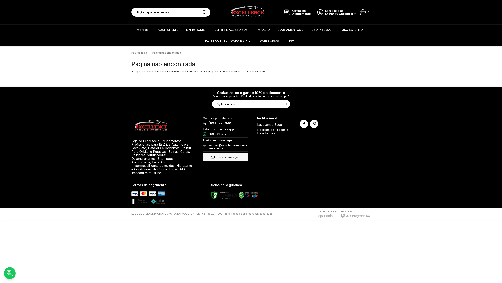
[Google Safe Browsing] (248, 195)
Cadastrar (346, 13)
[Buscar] (204, 12)
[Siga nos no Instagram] (314, 124)
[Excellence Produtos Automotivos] (247, 12)
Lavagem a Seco (269, 125)
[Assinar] (286, 104)
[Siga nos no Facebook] (304, 124)
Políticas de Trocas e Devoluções (272, 131)
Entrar (329, 13)
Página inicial (139, 52)
